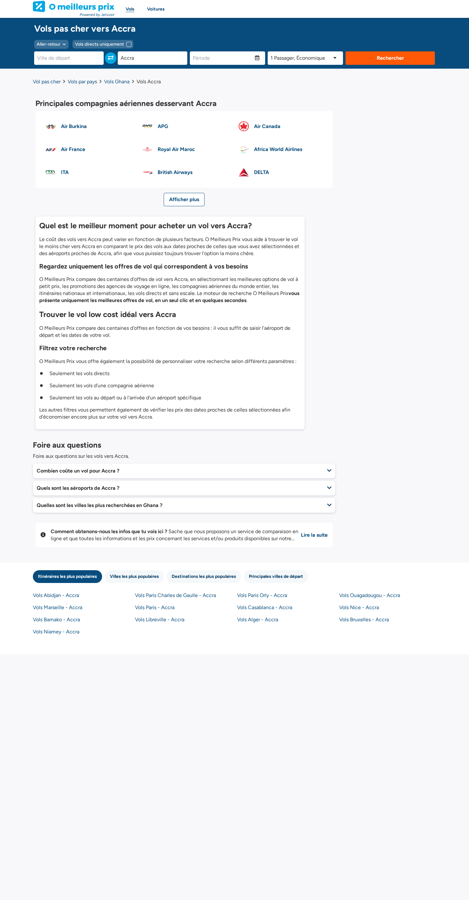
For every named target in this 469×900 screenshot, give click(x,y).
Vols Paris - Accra (155, 607)
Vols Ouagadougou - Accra (369, 595)
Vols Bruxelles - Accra (364, 619)
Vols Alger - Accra (257, 619)
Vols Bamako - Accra (56, 619)
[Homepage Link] (73, 6)
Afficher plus (184, 199)
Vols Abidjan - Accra (56, 595)
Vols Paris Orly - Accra (262, 595)
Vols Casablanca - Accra (264, 607)
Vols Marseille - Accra (57, 607)
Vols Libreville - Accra (159, 619)
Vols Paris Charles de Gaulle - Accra (175, 595)
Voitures (156, 9)
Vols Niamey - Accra (56, 632)
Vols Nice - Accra (359, 607)
